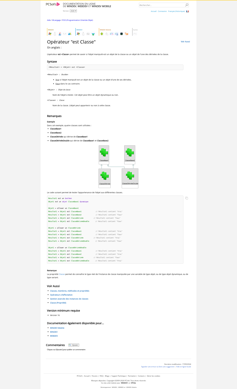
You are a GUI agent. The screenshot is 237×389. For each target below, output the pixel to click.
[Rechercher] (187, 5)
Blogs (107, 376)
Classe (62, 274)
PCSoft (79, 376)
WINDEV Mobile (57, 328)
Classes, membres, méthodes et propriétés (69, 291)
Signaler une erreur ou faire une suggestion (157, 366)
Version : (66, 11)
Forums (95, 376)
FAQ (101, 376)
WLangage (56, 20)
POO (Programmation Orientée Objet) (77, 20)
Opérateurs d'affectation (61, 294)
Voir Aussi (185, 41)
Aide (49, 20)
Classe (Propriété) (58, 302)
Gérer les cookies (153, 376)
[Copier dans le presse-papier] (186, 198)
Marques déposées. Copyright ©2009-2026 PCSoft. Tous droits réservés (118, 380)
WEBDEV (54, 336)
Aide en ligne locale (183, 366)
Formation (132, 376)
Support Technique (119, 376)
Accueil (153, 11)
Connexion (162, 11)
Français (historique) (176, 11)
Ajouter (75, 345)
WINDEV (53, 332)
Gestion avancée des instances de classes (69, 298)
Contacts (141, 376)
